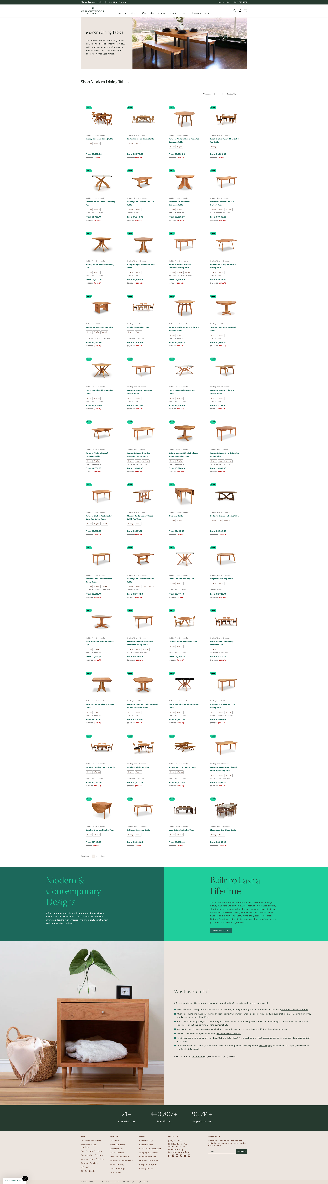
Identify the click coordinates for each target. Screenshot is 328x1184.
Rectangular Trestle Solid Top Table (140, 203)
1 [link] (93, 856)
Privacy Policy (146, 1168)
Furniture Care (146, 1145)
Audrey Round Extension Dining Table (100, 266)
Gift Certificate (88, 1171)
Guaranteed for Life (221, 931)
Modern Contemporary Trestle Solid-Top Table (140, 517)
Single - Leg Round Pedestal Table (223, 329)
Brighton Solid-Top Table (221, 579)
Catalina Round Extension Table (183, 641)
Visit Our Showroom (119, 1157)
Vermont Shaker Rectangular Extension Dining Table (140, 643)
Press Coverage (118, 1168)
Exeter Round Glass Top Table (182, 579)
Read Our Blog (117, 1164)
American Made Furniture (88, 1146)
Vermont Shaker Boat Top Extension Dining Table (138, 454)
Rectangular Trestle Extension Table (140, 580)
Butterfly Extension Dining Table (224, 516)
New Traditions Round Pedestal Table (100, 643)
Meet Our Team (117, 1145)
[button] (234, 10)
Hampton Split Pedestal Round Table (141, 266)
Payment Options (147, 1157)
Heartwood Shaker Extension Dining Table (99, 580)
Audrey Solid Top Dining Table (182, 767)
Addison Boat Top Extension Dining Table (223, 266)
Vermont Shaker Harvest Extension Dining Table (180, 266)
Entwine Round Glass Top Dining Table (100, 203)
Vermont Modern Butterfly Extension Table (97, 454)
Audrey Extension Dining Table (99, 139)
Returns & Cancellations (150, 1149)
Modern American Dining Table (99, 327)
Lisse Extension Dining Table (181, 830)
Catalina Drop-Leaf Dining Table (100, 830)
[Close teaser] (25, 1179)
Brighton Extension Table (138, 830)
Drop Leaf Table (176, 516)
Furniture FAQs (146, 1141)
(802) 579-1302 (240, 2)
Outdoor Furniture (89, 1163)
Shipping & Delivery (148, 1153)
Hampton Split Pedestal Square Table (100, 706)
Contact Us (223, 2)
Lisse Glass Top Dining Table (223, 830)
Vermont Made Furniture (93, 1159)
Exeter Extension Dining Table (140, 139)
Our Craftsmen (117, 1153)
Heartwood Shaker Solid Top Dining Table (223, 706)
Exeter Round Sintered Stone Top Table (183, 706)
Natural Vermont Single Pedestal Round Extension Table (183, 454)
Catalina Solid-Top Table (138, 767)
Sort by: (221, 94)
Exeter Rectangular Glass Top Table (182, 391)
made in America (206, 1014)
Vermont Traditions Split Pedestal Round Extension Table (142, 706)
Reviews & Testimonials (121, 1161)
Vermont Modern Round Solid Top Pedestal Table (184, 329)
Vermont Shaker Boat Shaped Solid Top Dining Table (223, 768)
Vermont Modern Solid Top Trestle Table (222, 391)
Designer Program (148, 1164)
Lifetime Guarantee (148, 1161)
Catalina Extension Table (138, 327)
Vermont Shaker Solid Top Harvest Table (222, 203)
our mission (198, 1056)
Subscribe (241, 1151)
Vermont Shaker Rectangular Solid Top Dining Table (99, 517)
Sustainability (116, 1149)
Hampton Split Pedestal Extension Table (179, 203)
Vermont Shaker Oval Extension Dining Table (224, 454)
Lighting (85, 1167)
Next (103, 856)
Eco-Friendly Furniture (92, 1151)
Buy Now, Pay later (118, 2)
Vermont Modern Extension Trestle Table (139, 391)
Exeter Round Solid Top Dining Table (99, 391)
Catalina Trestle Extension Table (100, 767)
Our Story (114, 1141)
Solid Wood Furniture (91, 1141)
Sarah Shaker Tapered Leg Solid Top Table (224, 140)
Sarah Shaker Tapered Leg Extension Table (221, 643)
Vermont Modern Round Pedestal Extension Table (184, 140)
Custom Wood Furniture (92, 1155)
